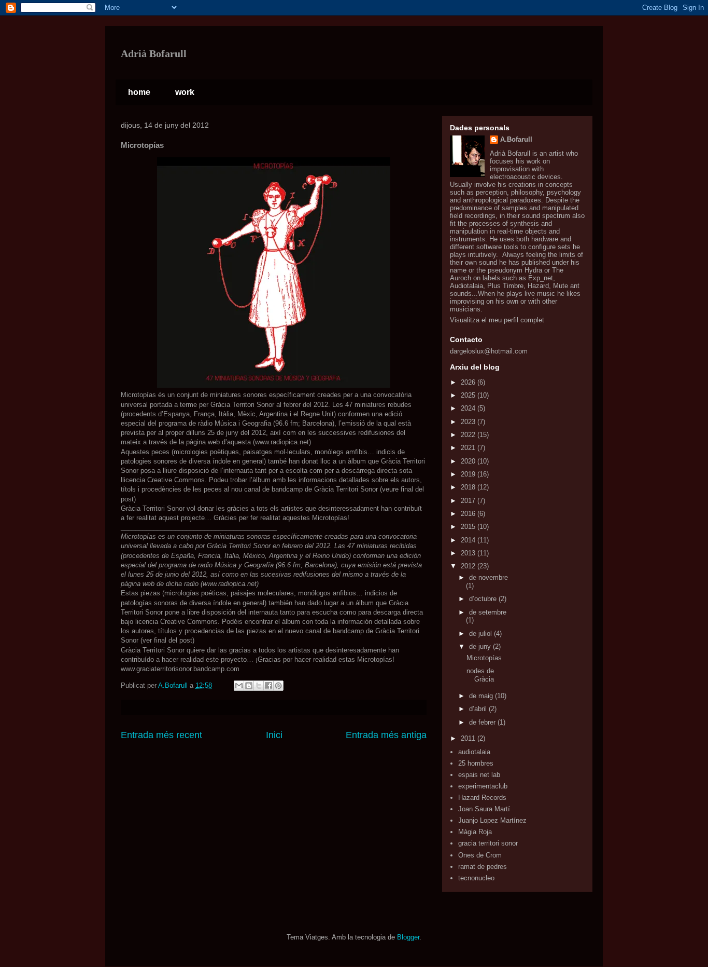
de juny (481, 646)
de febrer (483, 722)
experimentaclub (482, 786)
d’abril (479, 709)
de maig (482, 696)
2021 (469, 448)
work (184, 92)
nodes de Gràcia (480, 675)
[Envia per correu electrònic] (239, 685)
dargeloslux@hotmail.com (489, 351)
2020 (469, 461)
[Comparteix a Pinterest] (278, 685)
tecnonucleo (476, 878)
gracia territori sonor (488, 843)
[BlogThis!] (249, 685)
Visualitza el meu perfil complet (497, 320)
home (139, 92)
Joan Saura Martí (484, 809)
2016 (469, 513)
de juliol (481, 633)
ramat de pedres (482, 866)
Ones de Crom (480, 855)
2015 (469, 526)
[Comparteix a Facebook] (268, 685)
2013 (469, 553)
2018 (469, 487)
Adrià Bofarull (154, 53)
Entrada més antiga (386, 735)
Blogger (408, 937)
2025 (469, 395)
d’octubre (484, 599)
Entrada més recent (161, 735)
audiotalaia (474, 752)
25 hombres (475, 763)
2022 (469, 435)
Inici (274, 735)
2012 (469, 566)
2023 (469, 422)
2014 (469, 540)
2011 (469, 738)
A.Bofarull (516, 139)
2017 (469, 501)
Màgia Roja (475, 832)
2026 (469, 382)
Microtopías (484, 658)
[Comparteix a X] (258, 685)
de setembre (487, 612)
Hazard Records (482, 797)
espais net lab (479, 775)
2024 (469, 408)
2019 (469, 474)
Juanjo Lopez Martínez (492, 820)
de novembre (488, 577)
